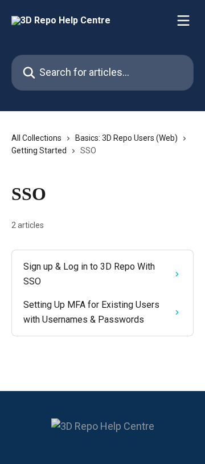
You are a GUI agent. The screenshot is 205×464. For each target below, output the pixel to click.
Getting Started (39, 150)
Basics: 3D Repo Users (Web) (126, 138)
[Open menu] (183, 20)
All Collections (36, 138)
